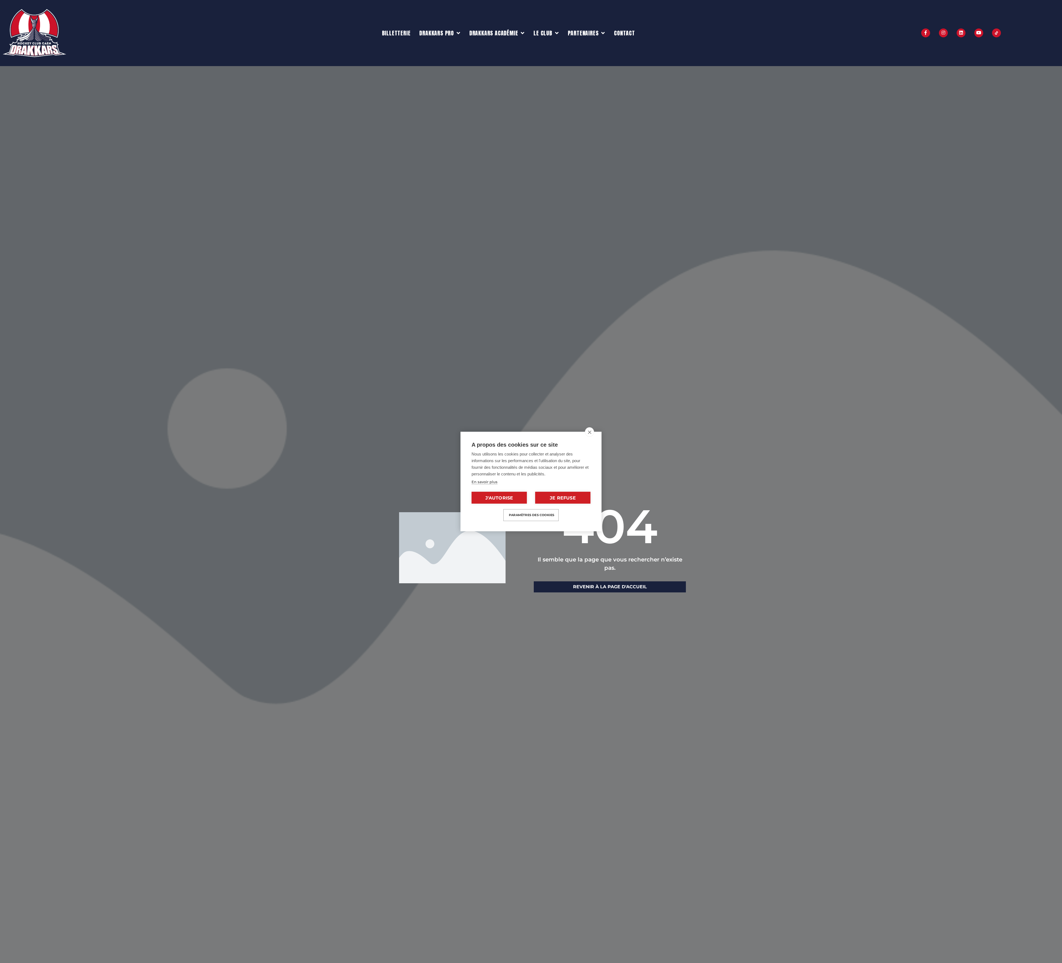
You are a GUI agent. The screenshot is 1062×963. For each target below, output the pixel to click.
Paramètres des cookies (531, 515)
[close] (589, 432)
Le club (542, 33)
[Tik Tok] (996, 32)
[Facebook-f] (925, 32)
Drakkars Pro (436, 33)
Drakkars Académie (493, 33)
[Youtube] (978, 32)
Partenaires (583, 33)
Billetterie (396, 33)
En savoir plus (485, 482)
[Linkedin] (961, 32)
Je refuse (563, 498)
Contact (624, 33)
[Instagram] (943, 32)
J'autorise (499, 498)
